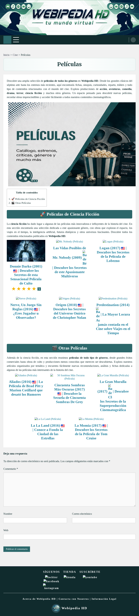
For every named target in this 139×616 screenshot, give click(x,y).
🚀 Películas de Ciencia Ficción (27, 198)
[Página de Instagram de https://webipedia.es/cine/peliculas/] (51, 588)
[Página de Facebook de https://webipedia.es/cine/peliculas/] (51, 581)
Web (5, 530)
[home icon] (7, 40)
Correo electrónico (82, 513)
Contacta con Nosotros (74, 599)
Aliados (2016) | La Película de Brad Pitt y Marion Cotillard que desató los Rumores (26, 388)
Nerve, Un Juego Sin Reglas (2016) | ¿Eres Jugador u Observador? (26, 311)
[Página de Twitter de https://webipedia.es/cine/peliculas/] (51, 577)
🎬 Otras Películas (20, 202)
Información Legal (104, 599)
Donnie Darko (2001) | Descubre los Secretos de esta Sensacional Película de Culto (26, 274)
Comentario (10, 468)
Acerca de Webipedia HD (39, 599)
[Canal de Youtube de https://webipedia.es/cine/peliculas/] (90, 577)
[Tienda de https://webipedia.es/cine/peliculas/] (70, 577)
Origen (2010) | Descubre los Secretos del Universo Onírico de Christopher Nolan (69, 311)
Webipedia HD (73, 608)
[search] (133, 39)
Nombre (7, 513)
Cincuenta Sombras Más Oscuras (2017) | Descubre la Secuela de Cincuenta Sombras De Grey (69, 393)
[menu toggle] (16, 40)
